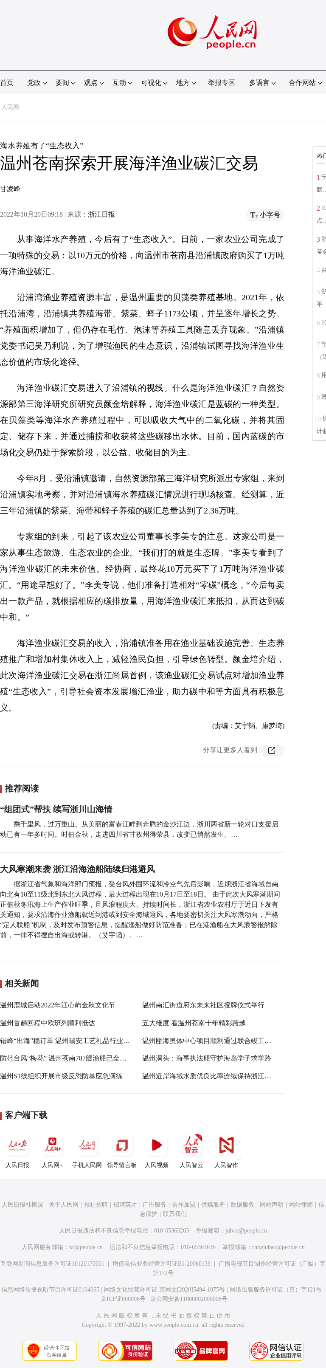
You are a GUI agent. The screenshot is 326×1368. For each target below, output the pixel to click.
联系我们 (175, 1214)
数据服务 (242, 1205)
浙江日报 (101, 214)
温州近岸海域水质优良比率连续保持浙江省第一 (213, 1076)
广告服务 (154, 1205)
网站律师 (301, 1205)
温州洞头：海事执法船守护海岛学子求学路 (206, 1058)
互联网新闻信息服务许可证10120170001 (52, 1264)
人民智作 (226, 1165)
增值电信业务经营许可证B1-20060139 (161, 1264)
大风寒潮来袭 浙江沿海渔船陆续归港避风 (77, 869)
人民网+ (52, 1165)
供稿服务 (213, 1205)
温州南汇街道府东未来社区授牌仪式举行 (203, 1005)
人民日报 (17, 1165)
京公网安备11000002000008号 (189, 1299)
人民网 (10, 107)
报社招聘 (96, 1205)
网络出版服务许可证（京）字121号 (276, 1289)
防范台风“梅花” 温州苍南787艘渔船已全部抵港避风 (77, 1058)
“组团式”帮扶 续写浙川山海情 (56, 809)
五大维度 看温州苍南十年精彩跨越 (194, 1023)
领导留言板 (122, 1165)
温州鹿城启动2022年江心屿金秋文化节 (57, 1005)
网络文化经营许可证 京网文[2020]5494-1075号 (164, 1289)
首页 (7, 82)
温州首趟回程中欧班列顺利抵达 (47, 1023)
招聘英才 (125, 1205)
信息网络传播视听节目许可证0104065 (50, 1289)
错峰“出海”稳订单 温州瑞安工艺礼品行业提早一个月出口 (85, 1040)
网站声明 (272, 1205)
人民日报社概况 (22, 1205)
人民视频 (157, 1165)
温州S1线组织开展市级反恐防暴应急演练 (61, 1076)
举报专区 (221, 82)
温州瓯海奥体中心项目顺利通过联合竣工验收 (210, 1040)
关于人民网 (64, 1205)
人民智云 (191, 1165)
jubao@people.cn (246, 1230)
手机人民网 (87, 1165)
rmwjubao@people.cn (278, 1247)
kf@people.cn (86, 1247)
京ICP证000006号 (123, 1299)
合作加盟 (184, 1205)
